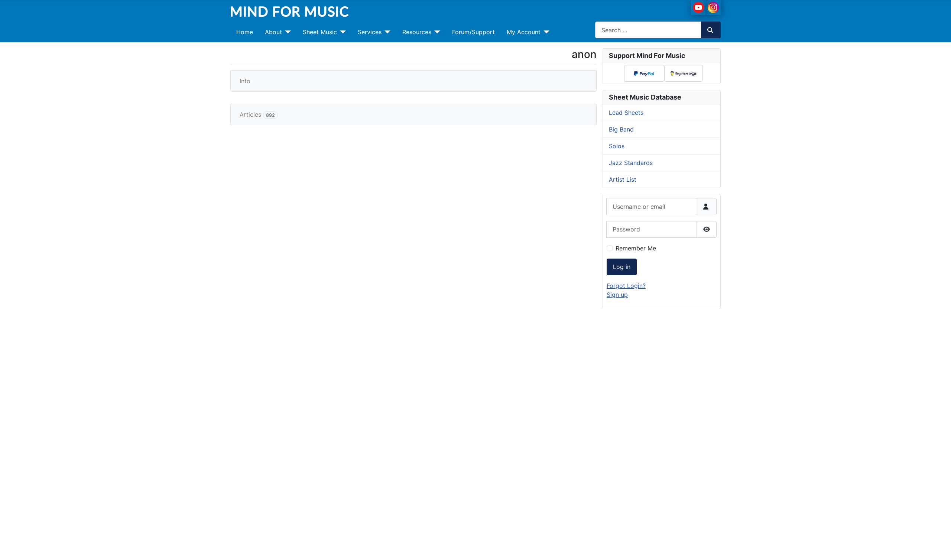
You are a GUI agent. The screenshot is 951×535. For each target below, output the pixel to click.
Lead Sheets (626, 112)
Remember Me (636, 248)
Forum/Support (473, 32)
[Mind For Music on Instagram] (713, 6)
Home (244, 32)
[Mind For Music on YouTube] (698, 6)
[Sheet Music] (341, 31)
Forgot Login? (626, 285)
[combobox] (648, 30)
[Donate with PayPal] (644, 73)
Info (245, 81)
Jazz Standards (631, 162)
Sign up (617, 294)
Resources (416, 32)
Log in (621, 266)
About (273, 32)
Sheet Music (320, 32)
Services (370, 32)
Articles (257, 114)
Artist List (622, 179)
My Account (524, 32)
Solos (616, 146)
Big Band (621, 129)
